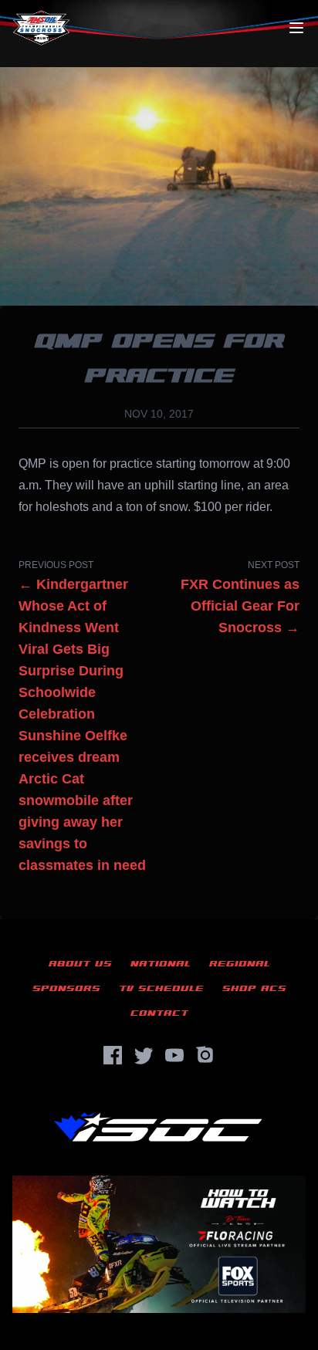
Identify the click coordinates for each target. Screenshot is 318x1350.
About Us (80, 963)
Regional (239, 963)
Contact (159, 1013)
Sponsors (66, 988)
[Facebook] (112, 1055)
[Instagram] (205, 1055)
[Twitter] (143, 1055)
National (160, 963)
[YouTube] (174, 1055)
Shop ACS (254, 988)
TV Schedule (161, 988)
